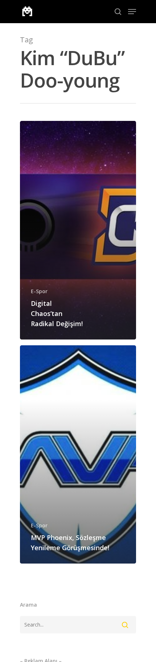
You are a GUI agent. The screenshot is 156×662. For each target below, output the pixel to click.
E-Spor (39, 291)
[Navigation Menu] (132, 11)
